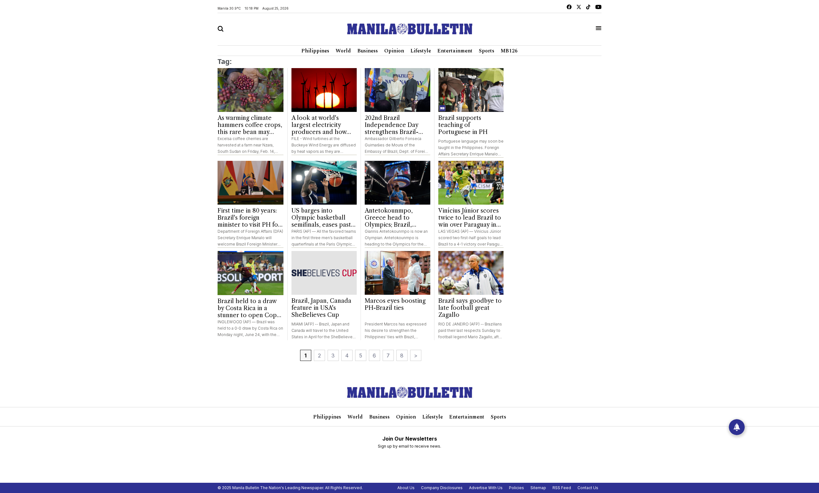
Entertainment (455, 51)
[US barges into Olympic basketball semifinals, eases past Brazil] (324, 183)
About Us (406, 487)
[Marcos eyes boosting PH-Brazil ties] (397, 273)
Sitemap (538, 487)
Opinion (394, 51)
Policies (516, 487)
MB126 (509, 51)
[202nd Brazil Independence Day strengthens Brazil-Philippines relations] (397, 90)
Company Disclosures (442, 487)
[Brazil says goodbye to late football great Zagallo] (471, 273)
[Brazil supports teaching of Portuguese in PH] (471, 90)
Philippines (315, 51)
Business (367, 51)
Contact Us (587, 487)
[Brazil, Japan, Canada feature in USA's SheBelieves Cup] (324, 273)
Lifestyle (420, 51)
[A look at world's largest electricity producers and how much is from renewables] (324, 90)
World (343, 51)
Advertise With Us (486, 487)
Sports (486, 51)
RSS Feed (562, 487)
